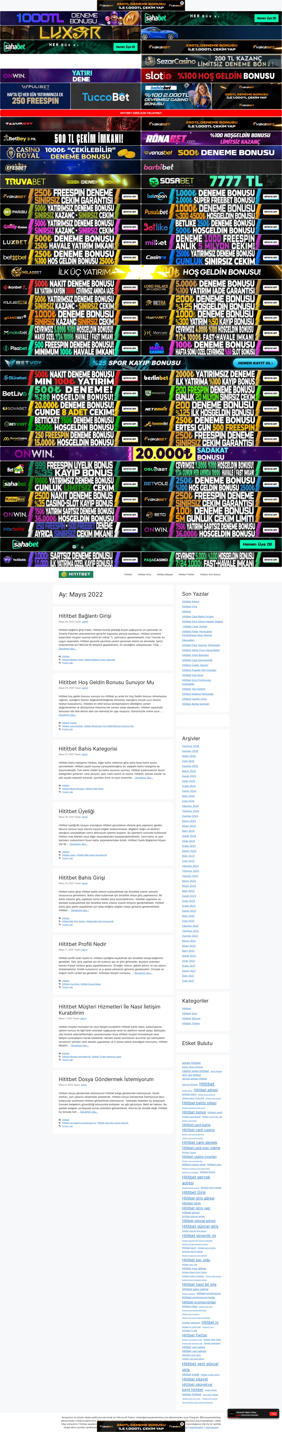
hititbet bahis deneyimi (206, 1095)
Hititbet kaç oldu (196, 1260)
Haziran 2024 (190, 816)
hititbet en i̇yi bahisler (190, 1172)
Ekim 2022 (188, 915)
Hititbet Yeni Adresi (210, 574)
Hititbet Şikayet (165, 574)
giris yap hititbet (191, 1075)
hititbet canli (215, 1112)
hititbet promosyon (209, 1293)
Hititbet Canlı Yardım (194, 626)
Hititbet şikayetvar (197, 1384)
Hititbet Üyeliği (76, 811)
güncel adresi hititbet (194, 1078)
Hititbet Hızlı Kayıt (192, 675)
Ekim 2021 (188, 975)
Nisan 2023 (189, 885)
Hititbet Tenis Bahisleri (195, 655)
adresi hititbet (191, 1063)
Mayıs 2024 (189, 821)
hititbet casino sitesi (194, 1164)
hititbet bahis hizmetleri (193, 1098)
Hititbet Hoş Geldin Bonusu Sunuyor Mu (106, 682)
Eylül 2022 (188, 920)
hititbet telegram (191, 1322)
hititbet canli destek (191, 1117)
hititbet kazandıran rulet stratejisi (194, 1256)
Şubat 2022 (189, 955)
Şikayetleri (188, 640)
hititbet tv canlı (208, 1327)
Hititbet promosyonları (199, 1302)
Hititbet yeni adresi (194, 1351)
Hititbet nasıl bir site (199, 1284)
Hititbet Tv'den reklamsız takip (106, 1056)
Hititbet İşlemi (69, 855)
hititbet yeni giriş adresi (193, 1359)
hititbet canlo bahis (189, 1121)
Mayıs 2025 (189, 771)
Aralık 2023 (189, 846)
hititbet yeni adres (193, 1347)
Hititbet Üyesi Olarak (90, 984)
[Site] (70, 196)
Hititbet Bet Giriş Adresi (73, 921)
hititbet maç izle (189, 1264)
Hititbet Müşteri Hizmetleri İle (76, 1056)
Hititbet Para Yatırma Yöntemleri (201, 645)
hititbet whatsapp (212, 1343)
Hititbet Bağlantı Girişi (85, 616)
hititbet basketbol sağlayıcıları (193, 1108)
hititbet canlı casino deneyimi (193, 1134)
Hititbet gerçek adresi (196, 1180)
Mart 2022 (188, 950)
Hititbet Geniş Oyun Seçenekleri (201, 650)
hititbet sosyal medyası (191, 1314)
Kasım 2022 (189, 910)
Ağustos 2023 (190, 866)
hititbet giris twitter (211, 1187)
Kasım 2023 (189, 851)
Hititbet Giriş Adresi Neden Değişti (202, 621)
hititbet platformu (188, 1294)
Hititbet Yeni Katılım (193, 689)
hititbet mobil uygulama (193, 1276)
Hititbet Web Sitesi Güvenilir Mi (92, 855)
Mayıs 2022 (189, 940)
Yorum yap (67, 662)
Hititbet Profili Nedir (82, 944)
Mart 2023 (188, 890)
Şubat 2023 (189, 895)
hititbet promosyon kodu (198, 1297)
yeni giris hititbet (210, 1395)
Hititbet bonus (194, 1112)
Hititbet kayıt (189, 1247)
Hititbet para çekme (195, 1289)
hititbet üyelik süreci (210, 1375)
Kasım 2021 (189, 970)
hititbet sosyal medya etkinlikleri (194, 1310)
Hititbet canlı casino (198, 1130)
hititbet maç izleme (194, 1268)
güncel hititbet (190, 1084)
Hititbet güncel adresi (198, 1221)
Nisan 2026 (189, 756)
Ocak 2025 (188, 781)
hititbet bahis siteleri (213, 1098)
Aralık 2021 (188, 965)
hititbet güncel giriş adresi (194, 1231)
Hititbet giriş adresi (198, 1198)
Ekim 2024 (188, 796)
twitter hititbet (191, 1394)
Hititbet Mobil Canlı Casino (194, 1272)
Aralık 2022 (188, 905)
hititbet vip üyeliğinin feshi (192, 1340)
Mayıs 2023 (189, 881)
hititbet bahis (189, 1094)
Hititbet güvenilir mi (199, 1235)
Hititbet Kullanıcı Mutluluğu (198, 693)
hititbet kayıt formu (207, 1248)
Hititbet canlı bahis (196, 1125)
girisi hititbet (216, 1071)
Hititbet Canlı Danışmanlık (197, 660)
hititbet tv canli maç (191, 1327)
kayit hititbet (192, 1389)
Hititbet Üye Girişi (70, 984)
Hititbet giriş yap (196, 1208)
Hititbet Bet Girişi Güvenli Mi (99, 921)
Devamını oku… (68, 648)
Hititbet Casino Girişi (194, 698)
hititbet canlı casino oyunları (192, 1138)
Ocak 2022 (188, 960)
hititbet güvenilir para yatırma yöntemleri (197, 1241)
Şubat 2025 (189, 776)
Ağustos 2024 (190, 806)
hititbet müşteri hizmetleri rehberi (194, 1280)
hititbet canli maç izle (212, 1117)
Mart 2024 (188, 831)
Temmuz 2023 (190, 871)
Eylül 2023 (188, 861)
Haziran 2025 (190, 766)
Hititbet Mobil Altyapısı (73, 788)
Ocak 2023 (188, 900)
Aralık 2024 (189, 786)
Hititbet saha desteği (72, 726)
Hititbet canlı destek (199, 1142)
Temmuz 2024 (190, 811)
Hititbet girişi (191, 1203)
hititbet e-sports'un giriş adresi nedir (196, 1169)
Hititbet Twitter (186, 574)
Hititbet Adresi (190, 601)
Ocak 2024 (188, 841)
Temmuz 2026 (190, 746)
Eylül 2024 (188, 801)
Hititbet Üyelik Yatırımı (195, 665)
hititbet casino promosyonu (192, 1161)
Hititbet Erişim (207, 1172)
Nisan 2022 (189, 945)
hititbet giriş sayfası (210, 1399)
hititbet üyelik (190, 1374)
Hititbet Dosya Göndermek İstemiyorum (106, 1079)
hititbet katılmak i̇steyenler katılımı (195, 1244)
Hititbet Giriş (144, 574)
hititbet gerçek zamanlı (190, 1188)
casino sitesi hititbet (195, 1071)
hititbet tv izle (189, 1330)
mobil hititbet (211, 1390)
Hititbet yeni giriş (191, 1355)
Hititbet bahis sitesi (199, 1103)
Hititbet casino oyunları (199, 1156)
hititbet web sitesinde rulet (192, 1343)
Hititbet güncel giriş (200, 1226)
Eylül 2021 (188, 980)
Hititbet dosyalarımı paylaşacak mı (79, 1123)
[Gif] (141, 272)
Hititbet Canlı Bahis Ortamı (198, 616)
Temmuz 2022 (190, 930)
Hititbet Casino (189, 1152)
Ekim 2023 (188, 856)
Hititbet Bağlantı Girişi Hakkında (99, 659)
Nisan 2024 (189, 826)
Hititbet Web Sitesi (94, 788)
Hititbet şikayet (195, 1379)
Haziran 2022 (190, 935)
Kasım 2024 (189, 791)
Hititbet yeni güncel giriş (200, 1366)
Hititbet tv (210, 1322)
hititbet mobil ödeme (213, 1276)
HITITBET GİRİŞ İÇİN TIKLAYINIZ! (141, 113)
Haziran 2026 (190, 751)
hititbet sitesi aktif (206, 1307)
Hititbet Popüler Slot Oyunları (199, 670)
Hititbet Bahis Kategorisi (88, 749)
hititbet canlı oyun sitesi (191, 1399)
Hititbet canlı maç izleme (201, 1148)
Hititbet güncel (190, 1212)
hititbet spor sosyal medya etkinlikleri (196, 1318)
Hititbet (128, 574)
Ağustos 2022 (190, 925)
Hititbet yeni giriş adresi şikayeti (112, 1123)
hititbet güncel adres (193, 1216)
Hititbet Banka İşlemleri (195, 703)
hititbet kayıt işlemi (192, 1251)
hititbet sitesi (189, 1306)
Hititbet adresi (206, 1090)
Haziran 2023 (190, 876)
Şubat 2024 (189, 836)
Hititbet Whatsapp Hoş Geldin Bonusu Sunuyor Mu (109, 726)
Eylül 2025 (188, 761)
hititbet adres (187, 1091)
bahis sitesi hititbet (192, 1067)
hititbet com (214, 1164)
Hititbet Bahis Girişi (82, 878)
